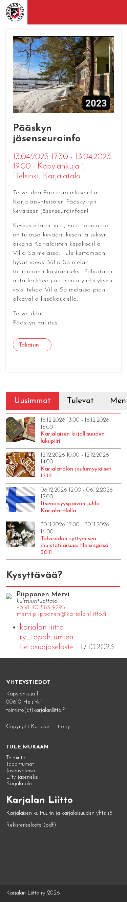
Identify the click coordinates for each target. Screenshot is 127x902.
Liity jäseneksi (22, 777)
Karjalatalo (19, 783)
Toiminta (15, 758)
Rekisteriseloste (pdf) (31, 825)
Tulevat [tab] (80, 401)
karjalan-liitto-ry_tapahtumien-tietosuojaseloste (48, 637)
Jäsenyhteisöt (21, 771)
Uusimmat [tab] (32, 401)
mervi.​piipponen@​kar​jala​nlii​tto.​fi (61, 614)
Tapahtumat (20, 764)
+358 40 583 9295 (41, 608)
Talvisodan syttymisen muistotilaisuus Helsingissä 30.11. (74, 545)
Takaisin (29, 345)
